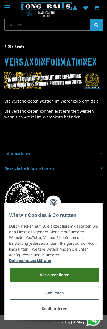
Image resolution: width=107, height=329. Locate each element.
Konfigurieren (54, 308)
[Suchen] (96, 25)
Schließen (54, 292)
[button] (53, 153)
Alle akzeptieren (55, 274)
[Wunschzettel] (85, 8)
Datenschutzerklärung (30, 260)
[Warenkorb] (97, 8)
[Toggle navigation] (7, 3)
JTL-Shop (78, 322)
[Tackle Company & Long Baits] (46, 10)
